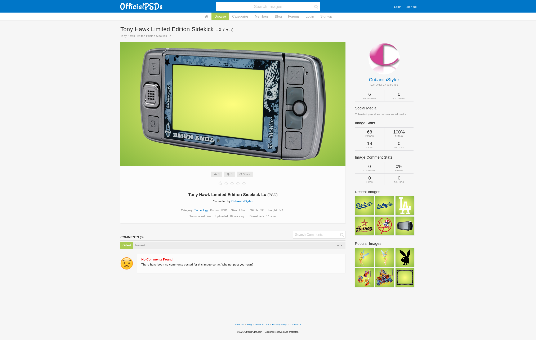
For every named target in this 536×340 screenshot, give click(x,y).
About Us (239, 324)
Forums (293, 16)
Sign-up (411, 6)
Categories (240, 16)
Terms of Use (262, 324)
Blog (278, 16)
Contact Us (296, 324)
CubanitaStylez (242, 201)
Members (262, 16)
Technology (201, 210)
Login (397, 6)
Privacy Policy (279, 324)
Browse (220, 16)
